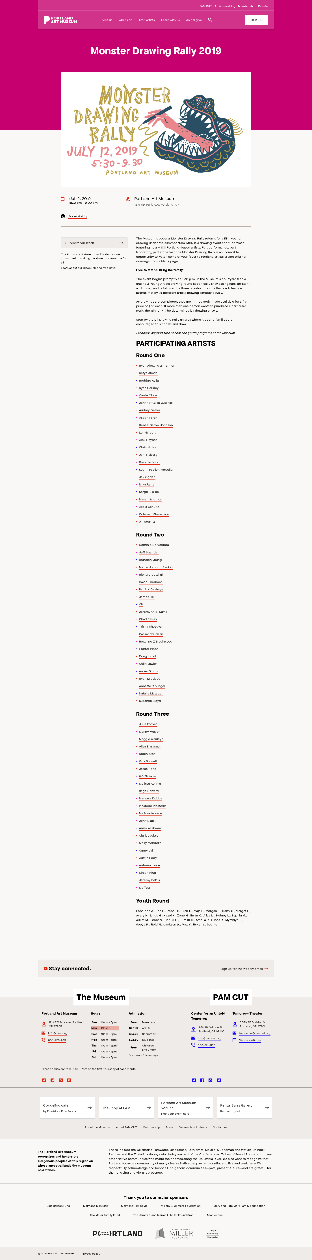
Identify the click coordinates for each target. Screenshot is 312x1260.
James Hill (147, 597)
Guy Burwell (148, 761)
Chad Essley (148, 619)
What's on (125, 20)
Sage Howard (149, 791)
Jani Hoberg (148, 454)
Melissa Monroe (150, 813)
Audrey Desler (149, 410)
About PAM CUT (126, 1127)
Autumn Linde (149, 865)
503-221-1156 (206, 1045)
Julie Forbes (148, 724)
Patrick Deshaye (151, 589)
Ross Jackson (149, 462)
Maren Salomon (150, 499)
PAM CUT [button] (230, 997)
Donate (263, 6)
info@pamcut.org (209, 1038)
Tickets (256, 20)
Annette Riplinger (152, 686)
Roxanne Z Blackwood (155, 641)
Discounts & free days (143, 1055)
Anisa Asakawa (150, 828)
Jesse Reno (147, 769)
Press (169, 1127)
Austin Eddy (148, 858)
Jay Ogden (147, 477)
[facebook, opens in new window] (52, 1080)
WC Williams (147, 776)
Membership (246, 6)
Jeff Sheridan (149, 552)
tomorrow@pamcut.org (254, 1033)
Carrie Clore (148, 395)
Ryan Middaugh (150, 678)
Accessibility (78, 216)
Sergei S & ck (149, 492)
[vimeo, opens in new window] (219, 1080)
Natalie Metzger (151, 693)
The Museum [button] (101, 997)
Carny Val (146, 850)
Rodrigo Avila (149, 380)
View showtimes (250, 1040)
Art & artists (147, 20)
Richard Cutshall (151, 574)
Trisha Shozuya (150, 626)
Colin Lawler (148, 663)
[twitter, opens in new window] (44, 1080)
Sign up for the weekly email (241, 969)
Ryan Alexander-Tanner (156, 365)
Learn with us (170, 20)
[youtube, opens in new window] (69, 1080)
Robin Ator (147, 754)
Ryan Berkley (149, 388)
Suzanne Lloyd (150, 701)
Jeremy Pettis (149, 880)
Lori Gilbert (147, 432)
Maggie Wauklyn (151, 739)
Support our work (79, 243)
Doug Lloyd (147, 656)
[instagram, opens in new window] (61, 1080)
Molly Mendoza (150, 843)
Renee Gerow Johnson (156, 425)
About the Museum (97, 1127)
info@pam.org (57, 1033)
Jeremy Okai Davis (153, 611)
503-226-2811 (57, 1040)
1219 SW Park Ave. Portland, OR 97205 (66, 1024)
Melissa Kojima (150, 783)
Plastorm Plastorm (152, 806)
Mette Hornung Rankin (156, 567)
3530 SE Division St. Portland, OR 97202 (253, 1024)
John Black (147, 821)
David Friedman (151, 582)
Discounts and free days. (99, 267)
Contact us (220, 1127)
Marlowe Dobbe (150, 798)
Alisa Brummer (150, 746)
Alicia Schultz (149, 507)
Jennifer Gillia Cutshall (156, 402)
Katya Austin (148, 373)
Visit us (107, 20)
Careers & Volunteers (193, 1127)
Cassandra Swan (151, 634)
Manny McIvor (149, 731)
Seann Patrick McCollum (157, 469)
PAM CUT (206, 6)
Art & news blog (225, 6)
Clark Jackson (149, 835)
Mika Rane (146, 484)
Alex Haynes (148, 440)
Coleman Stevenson (154, 514)
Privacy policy (90, 1253)
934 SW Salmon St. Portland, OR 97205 (212, 1029)
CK (141, 604)
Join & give (194, 20)
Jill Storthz (147, 521)
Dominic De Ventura (154, 545)
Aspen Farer (148, 417)
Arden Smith (148, 671)
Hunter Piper (148, 649)
